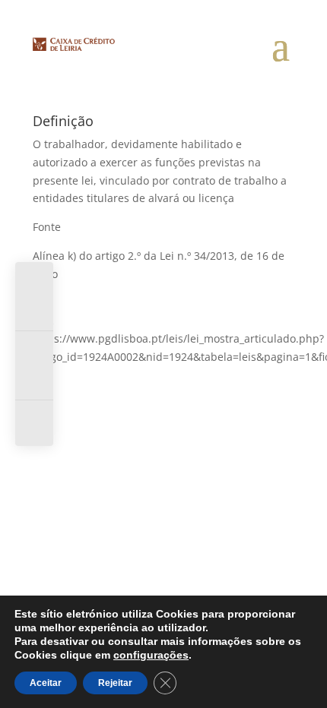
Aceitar (46, 683)
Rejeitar (115, 683)
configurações (151, 655)
